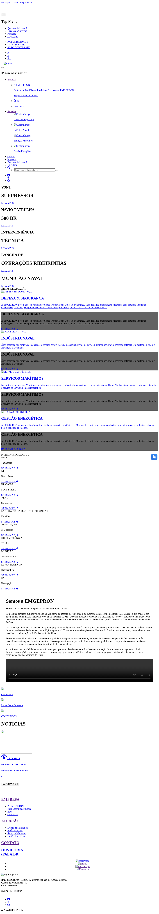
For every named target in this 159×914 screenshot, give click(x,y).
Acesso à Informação (17, 28)
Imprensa (11, 159)
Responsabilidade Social (19, 809)
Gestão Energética (16, 836)
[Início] (8, 63)
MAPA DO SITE (16, 44)
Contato (11, 156)
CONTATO (10, 843)
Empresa (11, 79)
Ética (9, 811)
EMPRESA (10, 799)
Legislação (12, 36)
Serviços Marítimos (16, 833)
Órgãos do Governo (17, 31)
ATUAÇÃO (10, 821)
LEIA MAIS (7, 203)
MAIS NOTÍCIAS (10, 784)
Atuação (11, 111)
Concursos (12, 814)
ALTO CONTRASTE (18, 47)
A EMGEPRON (15, 806)
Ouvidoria (12, 165)
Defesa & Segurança (17, 827)
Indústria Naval (15, 830)
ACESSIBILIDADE (17, 41)
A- (8, 52)
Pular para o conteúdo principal (16, 2)
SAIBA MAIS (8, 328)
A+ (9, 58)
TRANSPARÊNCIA (14, 449)
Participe (11, 33)
